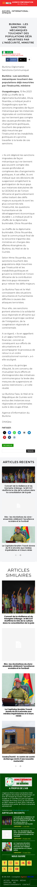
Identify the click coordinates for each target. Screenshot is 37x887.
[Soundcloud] (23, 863)
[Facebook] (4, 863)
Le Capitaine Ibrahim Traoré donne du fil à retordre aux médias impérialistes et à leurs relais (18, 547)
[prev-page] (16, 555)
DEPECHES (17, 826)
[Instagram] (10, 863)
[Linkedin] (16, 863)
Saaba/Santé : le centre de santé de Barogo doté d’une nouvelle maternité (18, 758)
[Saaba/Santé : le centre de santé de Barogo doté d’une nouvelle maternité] (18, 737)
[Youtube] (16, 869)
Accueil (6, 11)
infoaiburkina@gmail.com (21, 810)
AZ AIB (9, 52)
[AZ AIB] (4, 52)
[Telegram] (29, 863)
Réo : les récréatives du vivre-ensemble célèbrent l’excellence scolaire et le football (18, 519)
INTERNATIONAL (20, 11)
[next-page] (20, 555)
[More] (29, 60)
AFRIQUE (6, 13)
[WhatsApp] (10, 869)
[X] (4, 869)
